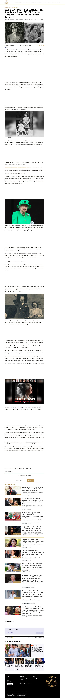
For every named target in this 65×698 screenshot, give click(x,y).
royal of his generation (33, 435)
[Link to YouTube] (38, 678)
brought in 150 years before (11, 249)
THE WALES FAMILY (26, 2)
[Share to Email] (43, 45)
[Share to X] (39, 45)
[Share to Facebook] (37, 45)
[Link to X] (34, 678)
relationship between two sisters (18, 109)
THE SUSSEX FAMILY (18, 2)
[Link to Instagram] (36, 678)
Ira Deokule (24, 495)
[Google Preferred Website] (10, 685)
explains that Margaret (18, 407)
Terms (8, 680)
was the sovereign (13, 82)
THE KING (49, 2)
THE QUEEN (54, 2)
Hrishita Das (24, 509)
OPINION (44, 2)
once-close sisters (22, 261)
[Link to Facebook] (33, 678)
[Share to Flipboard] (41, 45)
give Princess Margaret (30, 181)
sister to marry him (39, 249)
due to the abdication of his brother (21, 144)
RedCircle (10, 137)
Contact (8, 677)
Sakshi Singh (25, 523)
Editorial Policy (9, 681)
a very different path (30, 437)
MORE (59, 2)
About (8, 676)
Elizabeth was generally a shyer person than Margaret (17, 167)
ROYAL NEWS (39, 2)
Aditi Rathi (24, 571)
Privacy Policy (9, 679)
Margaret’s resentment (31, 442)
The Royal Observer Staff (26, 587)
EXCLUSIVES (34, 2)
